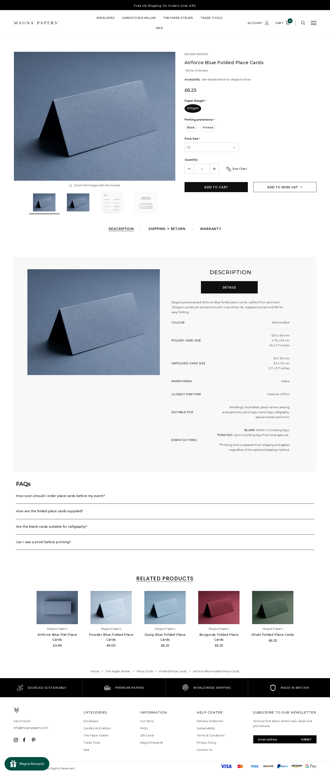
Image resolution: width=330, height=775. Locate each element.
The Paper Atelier (178, 18)
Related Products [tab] (165, 579)
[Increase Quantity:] (214, 169)
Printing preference (200, 119)
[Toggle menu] (314, 23)
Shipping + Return (166, 229)
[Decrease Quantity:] (189, 169)
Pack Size (192, 139)
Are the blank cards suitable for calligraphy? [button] (51, 527)
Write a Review (197, 70)
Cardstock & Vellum (139, 18)
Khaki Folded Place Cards (272, 635)
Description (121, 229)
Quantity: (191, 160)
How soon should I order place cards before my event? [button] (60, 496)
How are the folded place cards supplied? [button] (49, 511)
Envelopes (105, 18)
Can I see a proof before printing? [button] (43, 542)
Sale (159, 28)
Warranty (210, 229)
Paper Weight (196, 101)
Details (229, 287)
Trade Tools (211, 18)
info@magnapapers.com (30, 727)
